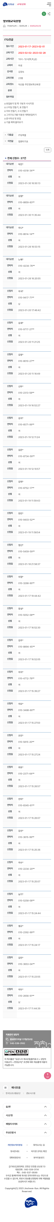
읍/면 (8, 1106)
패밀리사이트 (12, 1124)
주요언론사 (11, 1132)
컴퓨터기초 (23, 141)
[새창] (16, 1054)
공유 (49, 14)
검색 (44, 14)
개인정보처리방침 (15, 1145)
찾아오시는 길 (39, 1145)
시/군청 (9, 1115)
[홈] (4, 26)
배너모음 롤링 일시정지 (5, 1087)
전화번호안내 (15, 1157)
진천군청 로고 (31, 1202)
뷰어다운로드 (39, 1157)
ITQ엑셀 (22, 135)
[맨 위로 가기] (47, 1075)
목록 (48, 150)
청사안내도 (15, 1151)
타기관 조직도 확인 (39, 1151)
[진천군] (9, 4)
